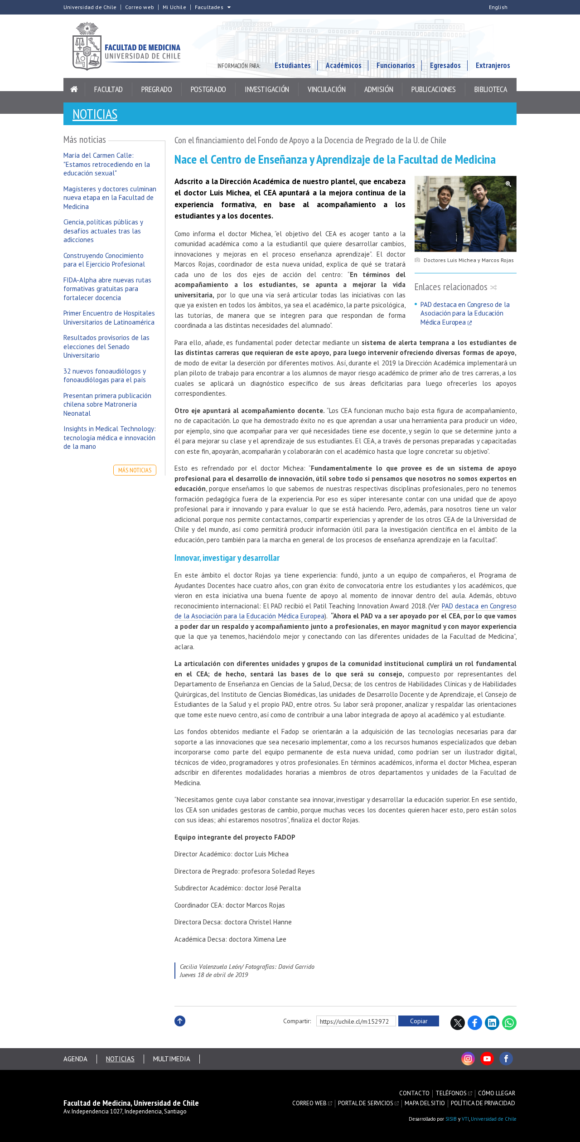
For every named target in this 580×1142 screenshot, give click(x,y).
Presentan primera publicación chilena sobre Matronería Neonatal (107, 404)
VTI (465, 1119)
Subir (179, 1030)
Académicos (344, 65)
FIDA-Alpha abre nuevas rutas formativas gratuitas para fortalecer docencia (107, 289)
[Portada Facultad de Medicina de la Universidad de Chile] (131, 46)
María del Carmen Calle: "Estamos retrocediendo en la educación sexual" (106, 164)
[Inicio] (74, 89)
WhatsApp (509, 1023)
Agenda (75, 1059)
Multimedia (171, 1059)
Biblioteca (491, 89)
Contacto (414, 1093)
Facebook (475, 1023)
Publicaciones (433, 89)
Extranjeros (493, 65)
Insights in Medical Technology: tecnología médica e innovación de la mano (109, 437)
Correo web (139, 7)
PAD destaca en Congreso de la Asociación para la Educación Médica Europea (465, 313)
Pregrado (156, 89)
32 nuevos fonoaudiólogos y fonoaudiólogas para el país (104, 375)
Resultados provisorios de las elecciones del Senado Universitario (106, 346)
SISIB (451, 1119)
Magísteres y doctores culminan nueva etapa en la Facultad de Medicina (109, 198)
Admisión (378, 89)
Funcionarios (396, 65)
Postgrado (208, 89)
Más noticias (134, 470)
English (498, 7)
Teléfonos (451, 1093)
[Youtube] (487, 1058)
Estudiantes (293, 65)
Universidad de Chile (89, 7)
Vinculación (327, 89)
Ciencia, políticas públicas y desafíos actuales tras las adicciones (103, 231)
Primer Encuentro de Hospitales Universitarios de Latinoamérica (109, 317)
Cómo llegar (496, 1093)
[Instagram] (468, 1058)
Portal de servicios (365, 1103)
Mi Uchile (174, 7)
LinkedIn (492, 1023)
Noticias (94, 113)
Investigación (267, 89)
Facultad (108, 89)
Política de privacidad (483, 1103)
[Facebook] (506, 1058)
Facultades (209, 7)
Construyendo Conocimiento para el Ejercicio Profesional (104, 260)
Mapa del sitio (425, 1103)
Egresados (445, 65)
